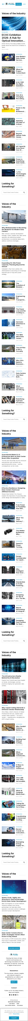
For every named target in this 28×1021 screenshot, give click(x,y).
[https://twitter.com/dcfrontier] (18, 995)
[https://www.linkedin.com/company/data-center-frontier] (13, 995)
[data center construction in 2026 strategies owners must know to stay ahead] (14, 922)
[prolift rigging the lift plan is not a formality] (8, 348)
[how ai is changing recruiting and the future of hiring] (8, 95)
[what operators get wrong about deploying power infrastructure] (8, 387)
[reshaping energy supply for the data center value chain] (8, 842)
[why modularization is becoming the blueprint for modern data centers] (14, 217)
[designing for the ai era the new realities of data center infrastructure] (8, 595)
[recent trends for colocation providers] (8, 830)
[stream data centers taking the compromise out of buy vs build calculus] (8, 804)
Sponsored (5, 895)
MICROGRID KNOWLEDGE (14, 1001)
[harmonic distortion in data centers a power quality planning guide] (8, 322)
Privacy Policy (16, 1013)
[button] (3, 4)
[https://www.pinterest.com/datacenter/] (16, 995)
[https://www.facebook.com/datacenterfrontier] (9, 995)
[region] (14, 1014)
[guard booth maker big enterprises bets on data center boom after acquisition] (14, 444)
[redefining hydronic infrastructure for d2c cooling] (8, 399)
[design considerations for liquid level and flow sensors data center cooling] (8, 557)
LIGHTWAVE (12, 1003)
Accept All (14, 1017)
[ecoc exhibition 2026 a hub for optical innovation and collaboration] (14, 23)
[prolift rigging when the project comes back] (8, 70)
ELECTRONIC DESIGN (10, 1005)
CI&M (18, 1003)
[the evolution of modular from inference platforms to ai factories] (8, 284)
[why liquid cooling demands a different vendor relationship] (14, 697)
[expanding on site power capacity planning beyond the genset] (14, 252)
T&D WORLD (20, 1005)
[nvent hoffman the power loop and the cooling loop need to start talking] (8, 309)
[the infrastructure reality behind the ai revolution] (14, 665)
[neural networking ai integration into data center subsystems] (8, 608)
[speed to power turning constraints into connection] (8, 544)
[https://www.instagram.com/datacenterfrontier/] (11, 995)
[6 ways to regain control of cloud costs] (8, 765)
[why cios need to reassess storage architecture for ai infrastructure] (8, 361)
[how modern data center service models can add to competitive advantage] (8, 57)
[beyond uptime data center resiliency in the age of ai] (8, 134)
